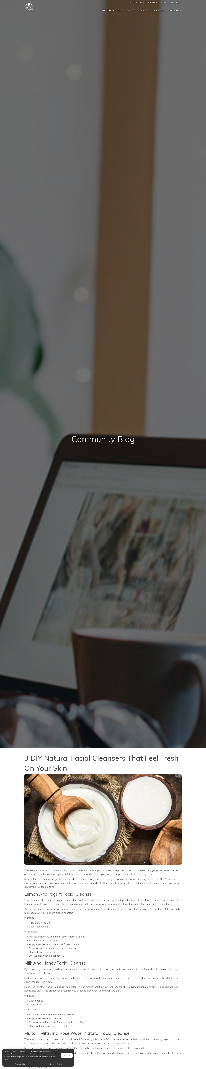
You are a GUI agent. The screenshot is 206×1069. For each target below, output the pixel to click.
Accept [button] (66, 1055)
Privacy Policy (56, 1064)
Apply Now (175, 2)
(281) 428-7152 (135, 2)
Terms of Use (20, 1064)
